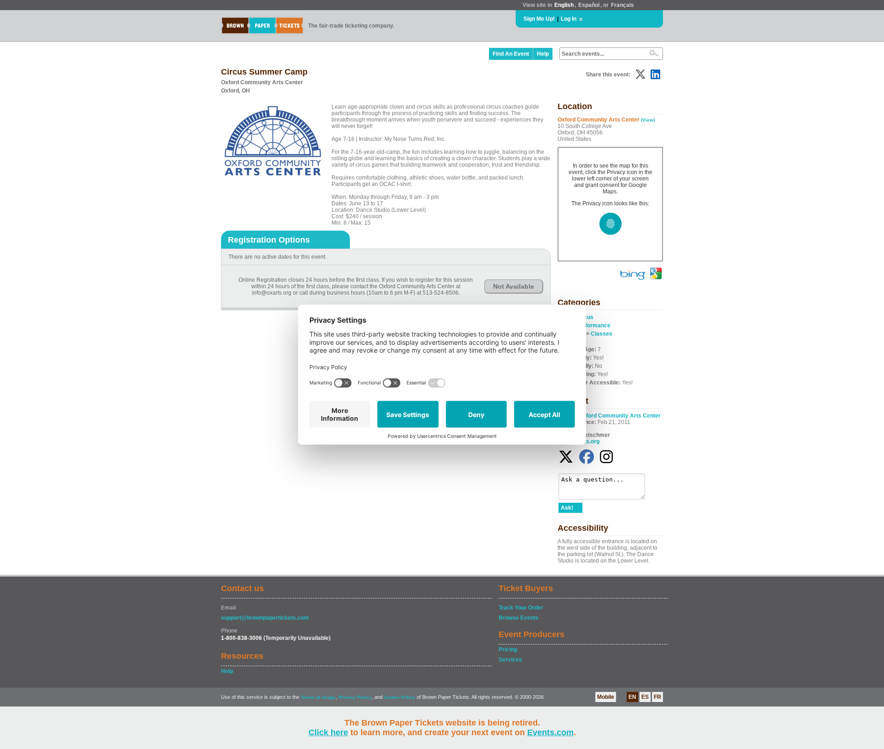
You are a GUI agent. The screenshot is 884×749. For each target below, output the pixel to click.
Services (510, 659)
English (564, 5)
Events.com (550, 732)
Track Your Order (521, 607)
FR (657, 697)
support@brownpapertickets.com (265, 618)
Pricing (508, 649)
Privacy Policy (355, 697)
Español (588, 5)
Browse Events (519, 618)
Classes (601, 334)
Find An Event (511, 54)
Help (543, 54)
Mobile (605, 697)
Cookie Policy (399, 697)
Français (622, 5)
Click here (328, 732)
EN (632, 697)
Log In (568, 19)
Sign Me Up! (539, 19)
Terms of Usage (318, 697)
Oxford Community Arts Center (620, 415)
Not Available (513, 286)
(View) (648, 119)
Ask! (567, 508)
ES (645, 697)
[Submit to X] (640, 74)
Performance (593, 325)
